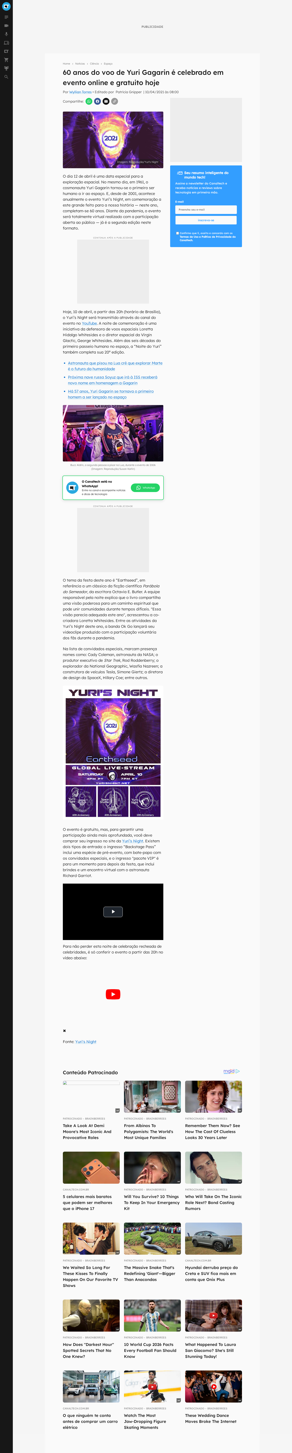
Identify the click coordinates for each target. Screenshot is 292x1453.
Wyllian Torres (80, 92)
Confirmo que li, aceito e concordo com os (208, 236)
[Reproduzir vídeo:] (113, 994)
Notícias (80, 63)
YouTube (89, 323)
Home (66, 63)
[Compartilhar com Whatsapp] (89, 101)
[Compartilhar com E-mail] (106, 101)
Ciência (94, 63)
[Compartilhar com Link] (114, 101)
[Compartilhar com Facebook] (97, 101)
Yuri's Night (85, 1041)
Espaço (108, 63)
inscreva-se (206, 220)
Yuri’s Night (132, 840)
